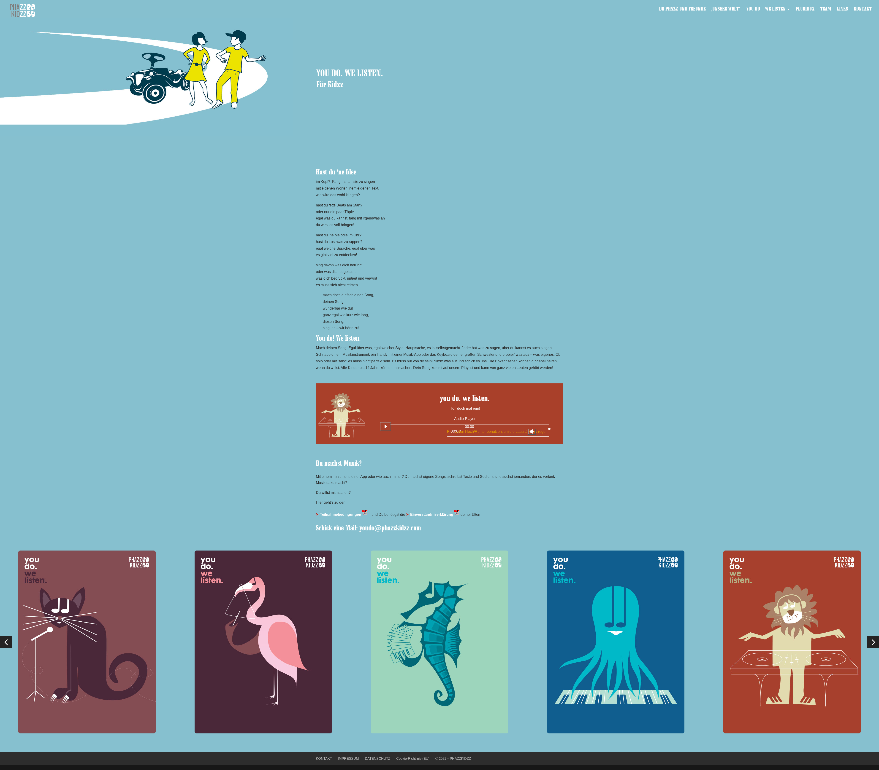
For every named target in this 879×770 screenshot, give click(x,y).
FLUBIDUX (805, 10)
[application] (464, 428)
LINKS (842, 10)
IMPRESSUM (348, 758)
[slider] (498, 430)
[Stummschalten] (532, 432)
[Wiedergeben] (385, 426)
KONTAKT (863, 10)
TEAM (825, 10)
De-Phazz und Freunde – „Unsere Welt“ (700, 10)
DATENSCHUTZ (377, 758)
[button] (6, 642)
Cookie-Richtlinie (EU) (412, 758)
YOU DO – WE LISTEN (766, 10)
